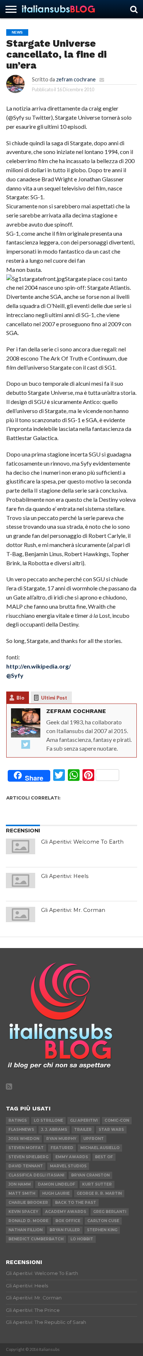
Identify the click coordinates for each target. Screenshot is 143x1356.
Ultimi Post (54, 698)
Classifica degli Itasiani (36, 1175)
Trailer (83, 1129)
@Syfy (14, 675)
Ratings (17, 1120)
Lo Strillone (48, 1120)
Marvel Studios (68, 1166)
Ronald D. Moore (28, 1220)
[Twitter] (25, 745)
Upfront (93, 1138)
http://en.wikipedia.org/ (38, 666)
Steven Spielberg (28, 1157)
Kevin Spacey (23, 1211)
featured (62, 1147)
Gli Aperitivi (84, 1120)
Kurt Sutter (97, 1184)
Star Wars (111, 1129)
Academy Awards (65, 1211)
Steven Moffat (26, 1147)
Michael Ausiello (100, 1147)
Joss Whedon (23, 1138)
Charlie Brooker (28, 1202)
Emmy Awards (71, 1157)
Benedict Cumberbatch (35, 1239)
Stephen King (102, 1230)
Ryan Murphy (61, 1138)
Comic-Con (116, 1120)
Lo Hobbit (81, 1239)
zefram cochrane (76, 79)
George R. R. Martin (99, 1193)
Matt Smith (21, 1193)
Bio (20, 698)
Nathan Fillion (25, 1230)
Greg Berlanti (109, 1211)
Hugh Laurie (56, 1193)
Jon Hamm (19, 1184)
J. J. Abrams (54, 1129)
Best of (104, 1157)
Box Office (67, 1220)
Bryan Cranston (90, 1175)
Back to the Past (75, 1202)
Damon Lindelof (56, 1184)
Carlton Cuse (103, 1220)
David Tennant (25, 1166)
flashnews (21, 1129)
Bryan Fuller (65, 1230)
